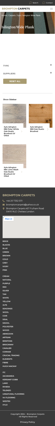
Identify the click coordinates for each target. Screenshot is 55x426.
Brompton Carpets (35, 414)
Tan (4, 294)
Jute (5, 305)
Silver (6, 290)
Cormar (7, 352)
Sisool (6, 323)
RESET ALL (14, 81)
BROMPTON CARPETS (19, 195)
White (6, 298)
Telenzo (7, 390)
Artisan (6, 337)
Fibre (5, 362)
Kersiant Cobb (10, 379)
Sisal (5, 319)
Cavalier (7, 348)
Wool (6, 312)
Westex (6, 401)
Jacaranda (8, 376)
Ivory (5, 266)
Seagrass (7, 308)
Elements (7, 359)
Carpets (16, 8)
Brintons (7, 341)
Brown (6, 255)
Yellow (6, 301)
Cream (6, 276)
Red (5, 287)
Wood (6, 330)
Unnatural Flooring (13, 394)
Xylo (19, 15)
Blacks (6, 245)
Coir (5, 316)
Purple (6, 283)
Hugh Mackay (9, 366)
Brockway (8, 344)
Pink (5, 270)
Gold (5, 259)
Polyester (8, 326)
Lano (5, 383)
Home (4, 15)
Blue (5, 248)
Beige (5, 241)
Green (6, 252)
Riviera (6, 387)
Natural (7, 280)
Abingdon (8, 334)
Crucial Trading (11, 355)
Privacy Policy (27, 422)
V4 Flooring (9, 397)
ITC (4, 372)
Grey (5, 263)
